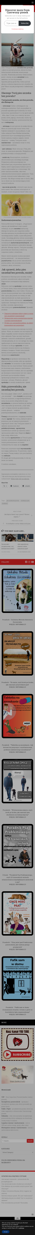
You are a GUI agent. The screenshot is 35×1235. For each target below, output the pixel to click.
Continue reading (17, 29)
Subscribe (24, 23)
